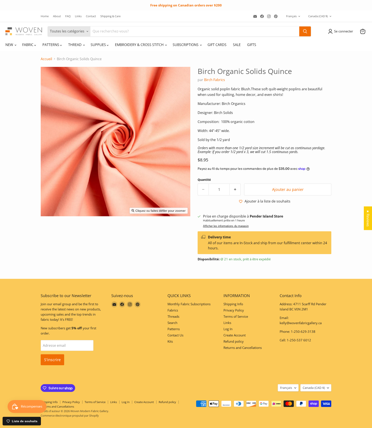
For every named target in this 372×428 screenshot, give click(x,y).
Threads (173, 316)
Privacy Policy (233, 310)
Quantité (204, 179)
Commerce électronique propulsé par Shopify (70, 415)
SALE (237, 44)
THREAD (75, 44)
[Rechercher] (305, 31)
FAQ (68, 16)
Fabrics (172, 310)
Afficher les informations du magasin (226, 226)
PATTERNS (51, 44)
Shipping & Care (110, 16)
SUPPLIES (99, 44)
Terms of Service (235, 316)
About (57, 16)
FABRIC (28, 44)
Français (291, 16)
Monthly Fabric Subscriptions (189, 304)
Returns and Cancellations (242, 347)
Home (45, 16)
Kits (170, 341)
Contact (91, 16)
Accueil (46, 59)
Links (78, 16)
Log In (227, 329)
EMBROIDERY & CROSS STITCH (139, 44)
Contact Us (175, 335)
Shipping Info (233, 304)
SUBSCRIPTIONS (186, 44)
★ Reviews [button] (368, 218)
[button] (341, 31)
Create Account (234, 335)
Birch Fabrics (214, 79)
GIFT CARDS (217, 44)
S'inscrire (52, 359)
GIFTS (251, 44)
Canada (318, 16)
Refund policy (233, 341)
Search (172, 323)
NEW (9, 44)
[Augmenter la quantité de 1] (235, 189)
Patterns (173, 329)
